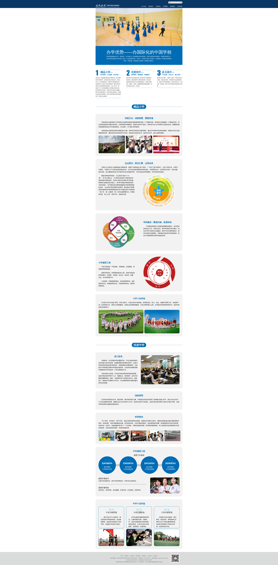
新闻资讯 (151, 6)
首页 (122, 555)
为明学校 (158, 6)
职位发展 (180, 6)
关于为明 (143, 6)
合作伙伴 (150, 555)
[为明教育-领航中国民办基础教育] (108, 4)
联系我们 (144, 555)
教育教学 (172, 6)
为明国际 (165, 6)
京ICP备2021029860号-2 (132, 560)
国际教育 (138, 555)
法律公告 (155, 555)
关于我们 (126, 555)
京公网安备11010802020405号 (145, 560)
